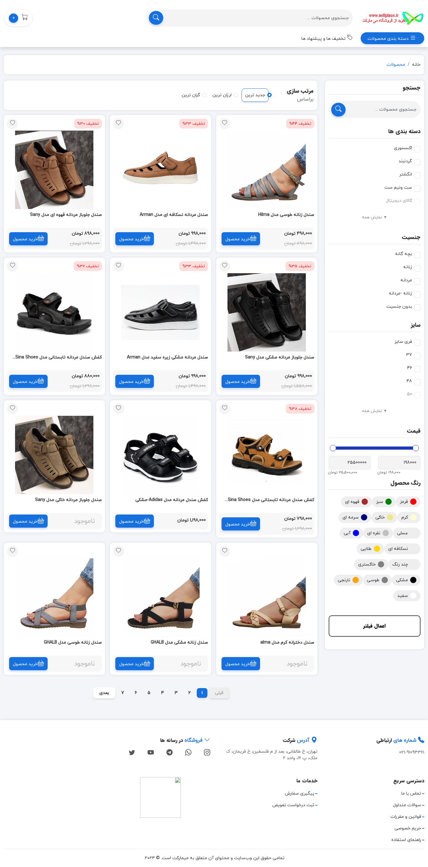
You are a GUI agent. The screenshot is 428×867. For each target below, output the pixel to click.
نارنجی (344, 580)
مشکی (402, 580)
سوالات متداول (407, 805)
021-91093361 (411, 752)
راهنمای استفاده (406, 840)
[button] (18, 17)
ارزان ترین (222, 95)
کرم (404, 517)
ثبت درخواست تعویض (293, 805)
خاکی (380, 517)
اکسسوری (403, 148)
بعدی (104, 693)
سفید (402, 596)
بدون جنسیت (399, 307)
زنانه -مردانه (400, 293)
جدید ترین (255, 95)
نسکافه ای (398, 549)
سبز (379, 502)
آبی (347, 533)
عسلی (402, 533)
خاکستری (367, 564)
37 (409, 355)
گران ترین (191, 95)
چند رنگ (400, 564)
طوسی (373, 580)
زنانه (407, 267)
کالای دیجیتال (399, 201)
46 (409, 368)
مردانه (406, 280)
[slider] (416, 448)
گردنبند (405, 161)
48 (409, 381)
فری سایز (403, 342)
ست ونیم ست (398, 188)
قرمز (404, 502)
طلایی (366, 549)
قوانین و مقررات (405, 817)
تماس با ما (411, 793)
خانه (416, 65)
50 (409, 394)
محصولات (396, 65)
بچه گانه (403, 254)
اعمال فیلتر (374, 626)
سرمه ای (350, 517)
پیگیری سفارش (299, 793)
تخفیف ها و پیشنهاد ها (324, 39)
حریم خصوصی (407, 828)
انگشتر (405, 174)
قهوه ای (352, 502)
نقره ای (373, 533)
